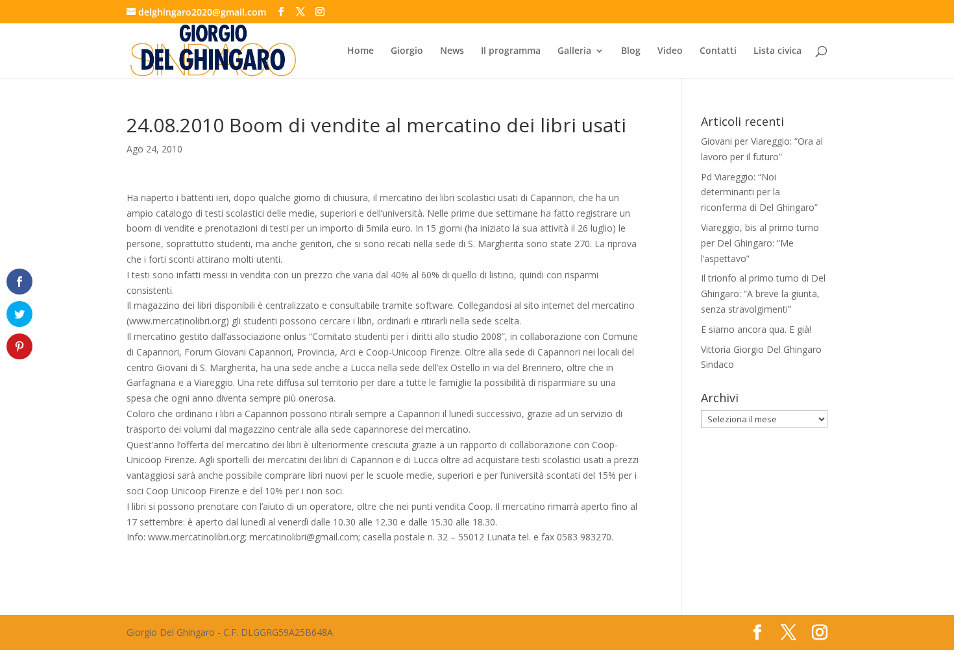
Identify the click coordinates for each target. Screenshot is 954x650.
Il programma (511, 51)
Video (670, 51)
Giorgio (407, 51)
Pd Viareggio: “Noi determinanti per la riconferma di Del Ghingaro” (759, 192)
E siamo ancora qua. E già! (756, 329)
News (452, 51)
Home (360, 51)
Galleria (574, 51)
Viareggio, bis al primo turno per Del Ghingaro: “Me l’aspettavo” (760, 243)
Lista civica (777, 51)
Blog (631, 51)
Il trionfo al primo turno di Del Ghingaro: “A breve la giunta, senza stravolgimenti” (763, 293)
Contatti (718, 51)
